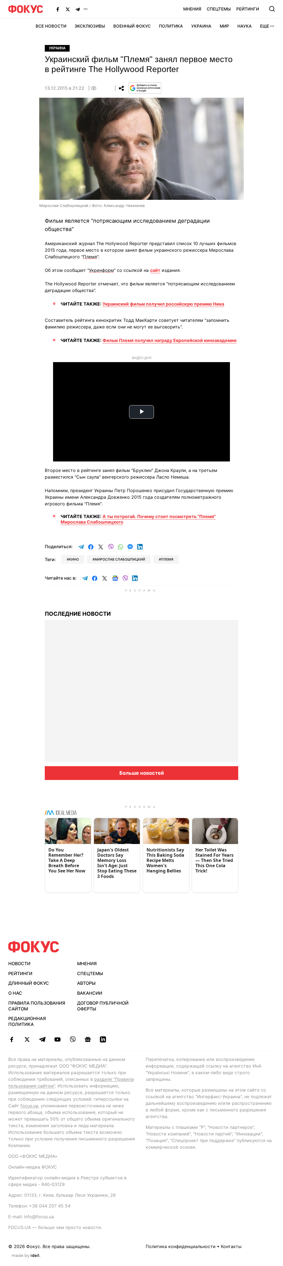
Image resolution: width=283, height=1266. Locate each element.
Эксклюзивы (90, 26)
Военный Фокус (132, 26)
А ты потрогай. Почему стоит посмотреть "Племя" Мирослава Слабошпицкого (138, 519)
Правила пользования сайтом (36, 1006)
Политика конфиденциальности (181, 1246)
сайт (155, 270)
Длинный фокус (28, 983)
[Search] (272, 9)
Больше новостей (141, 773)
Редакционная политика (27, 1021)
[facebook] (12, 1039)
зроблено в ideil (26, 1256)
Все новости (51, 26)
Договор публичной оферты (103, 1006)
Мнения (192, 9)
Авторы (86, 983)
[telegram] (42, 1039)
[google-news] (88, 1039)
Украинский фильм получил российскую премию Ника (163, 304)
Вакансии (89, 993)
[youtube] (57, 1039)
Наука (244, 26)
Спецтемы (219, 9)
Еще (264, 26)
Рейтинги (247, 9)
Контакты (231, 1246)
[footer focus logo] (33, 946)
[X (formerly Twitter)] (68, 9)
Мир (224, 26)
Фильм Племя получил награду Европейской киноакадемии (170, 340)
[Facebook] (58, 9)
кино (74, 559)
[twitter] (27, 1039)
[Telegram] (78, 9)
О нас (15, 993)
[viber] (72, 1039)
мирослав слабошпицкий (120, 559)
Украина (201, 26)
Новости (19, 963)
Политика (171, 26)
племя (167, 559)
